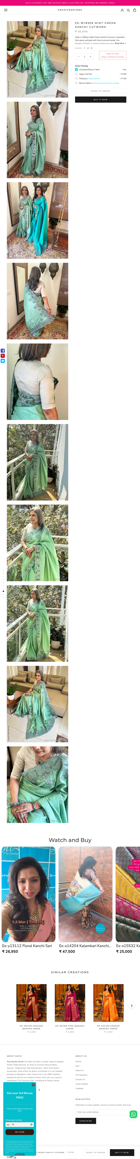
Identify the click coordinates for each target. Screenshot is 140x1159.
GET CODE (19, 1132)
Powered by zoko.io (20, 1154)
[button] (8, 1124)
